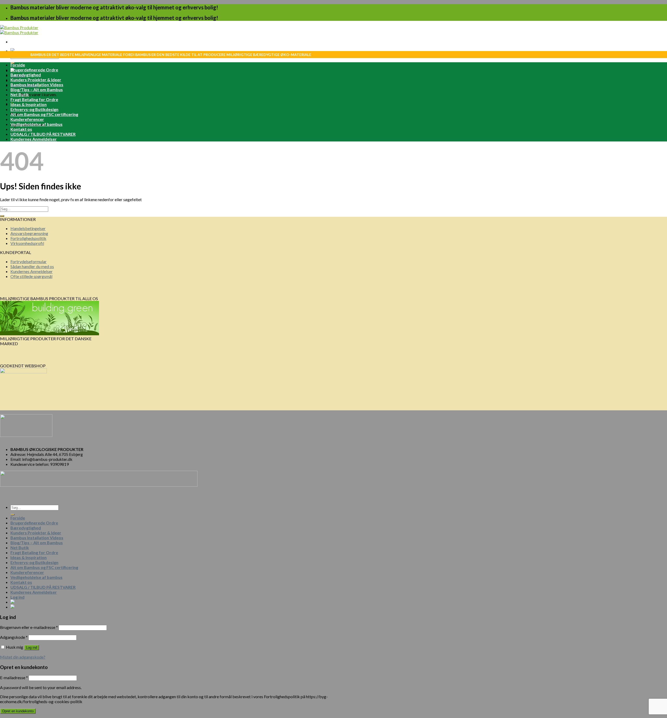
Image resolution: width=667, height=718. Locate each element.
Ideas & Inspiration (28, 104)
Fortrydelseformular (28, 261)
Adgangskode (14, 637)
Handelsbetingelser (28, 228)
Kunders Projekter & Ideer (35, 79)
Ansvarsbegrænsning (29, 233)
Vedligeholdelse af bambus (36, 124)
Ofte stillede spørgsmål (31, 276)
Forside (17, 64)
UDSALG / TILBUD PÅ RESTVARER (43, 134)
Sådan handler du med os (32, 266)
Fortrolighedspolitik (28, 238)
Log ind (31, 647)
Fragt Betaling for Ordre (34, 99)
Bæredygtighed (25, 74)
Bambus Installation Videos (36, 84)
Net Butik (19, 94)
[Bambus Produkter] (19, 30)
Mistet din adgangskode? (22, 656)
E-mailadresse (14, 677)
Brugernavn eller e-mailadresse (29, 627)
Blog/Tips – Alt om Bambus (36, 89)
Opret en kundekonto (18, 711)
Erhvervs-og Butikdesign (34, 109)
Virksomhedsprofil (27, 243)
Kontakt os (21, 129)
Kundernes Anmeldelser (33, 139)
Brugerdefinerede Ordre (34, 69)
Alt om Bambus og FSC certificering (44, 114)
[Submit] (2, 216)
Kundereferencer (27, 119)
